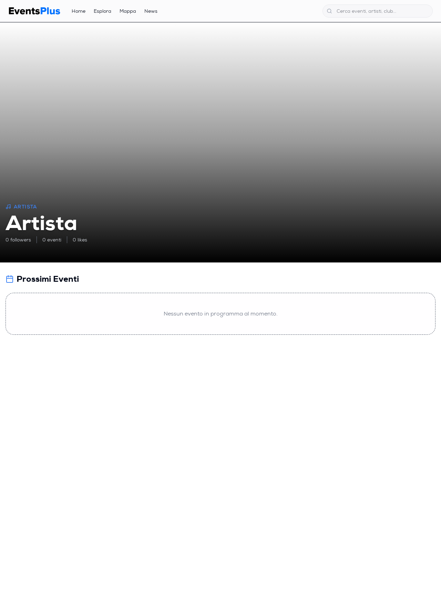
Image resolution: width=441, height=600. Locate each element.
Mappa (128, 11)
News (150, 11)
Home (78, 11)
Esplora (102, 11)
